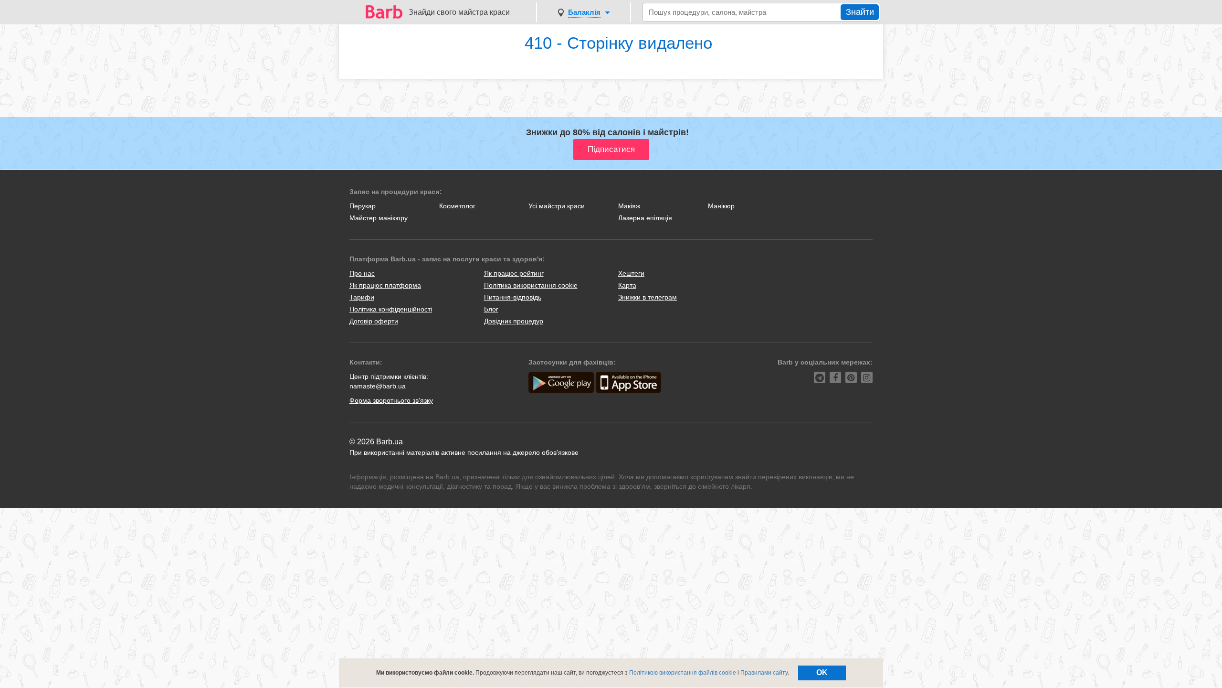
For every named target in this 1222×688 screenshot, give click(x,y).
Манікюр (721, 206)
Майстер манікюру (378, 218)
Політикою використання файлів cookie (682, 672)
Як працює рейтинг (514, 273)
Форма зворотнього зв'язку (391, 400)
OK (822, 672)
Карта (627, 285)
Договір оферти (373, 321)
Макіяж (629, 206)
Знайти (860, 12)
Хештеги (631, 273)
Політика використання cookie (531, 285)
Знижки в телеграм (647, 297)
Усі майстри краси (556, 206)
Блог (491, 309)
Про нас (362, 273)
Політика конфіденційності (390, 309)
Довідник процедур (513, 321)
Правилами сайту (764, 672)
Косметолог (457, 206)
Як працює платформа (385, 285)
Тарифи (361, 297)
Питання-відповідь (512, 297)
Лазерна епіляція (645, 218)
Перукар (362, 206)
